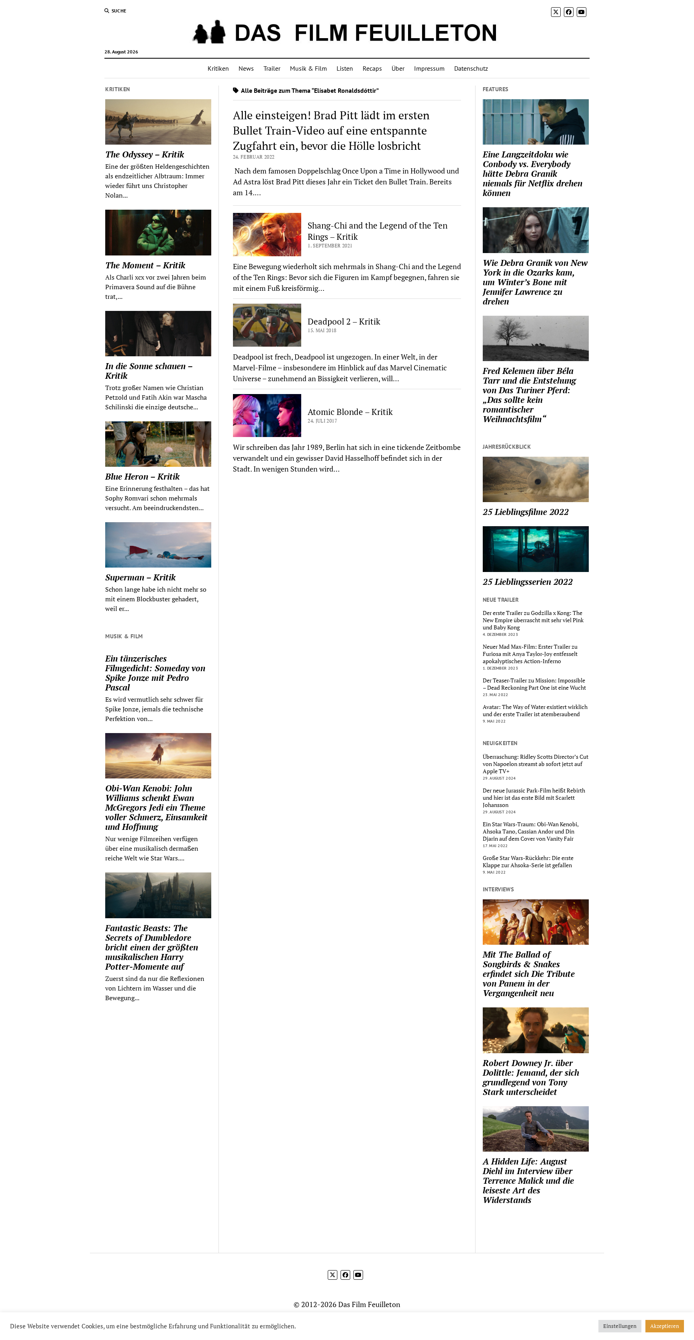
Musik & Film (308, 68)
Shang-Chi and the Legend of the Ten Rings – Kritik (377, 231)
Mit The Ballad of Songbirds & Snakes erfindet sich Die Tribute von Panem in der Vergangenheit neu (529, 974)
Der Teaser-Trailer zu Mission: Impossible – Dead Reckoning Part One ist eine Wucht (534, 684)
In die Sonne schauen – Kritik (148, 370)
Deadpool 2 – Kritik (344, 321)
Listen (345, 68)
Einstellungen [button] (620, 1326)
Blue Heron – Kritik (142, 476)
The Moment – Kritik (145, 265)
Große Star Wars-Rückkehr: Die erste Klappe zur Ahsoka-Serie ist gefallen (528, 861)
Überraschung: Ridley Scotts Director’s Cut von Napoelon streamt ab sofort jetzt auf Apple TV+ (535, 764)
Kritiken (218, 68)
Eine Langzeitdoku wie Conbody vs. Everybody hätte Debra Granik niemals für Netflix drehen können (532, 173)
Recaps (372, 68)
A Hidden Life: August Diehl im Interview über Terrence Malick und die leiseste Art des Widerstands (528, 1180)
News (246, 68)
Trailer (271, 68)
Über (398, 68)
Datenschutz (471, 68)
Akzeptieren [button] (664, 1326)
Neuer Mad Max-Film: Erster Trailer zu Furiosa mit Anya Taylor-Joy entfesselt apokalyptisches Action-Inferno (530, 654)
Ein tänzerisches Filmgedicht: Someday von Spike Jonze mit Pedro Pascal (155, 673)
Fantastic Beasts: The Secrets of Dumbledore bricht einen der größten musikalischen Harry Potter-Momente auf (151, 947)
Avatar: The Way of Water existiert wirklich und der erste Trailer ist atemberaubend (535, 710)
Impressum (429, 68)
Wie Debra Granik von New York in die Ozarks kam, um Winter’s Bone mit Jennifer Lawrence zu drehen (535, 282)
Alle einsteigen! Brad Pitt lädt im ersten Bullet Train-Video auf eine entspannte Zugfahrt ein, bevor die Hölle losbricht (331, 130)
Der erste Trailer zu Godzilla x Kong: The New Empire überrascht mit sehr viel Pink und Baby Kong (533, 620)
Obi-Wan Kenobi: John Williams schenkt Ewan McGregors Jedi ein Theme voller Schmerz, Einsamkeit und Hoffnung (156, 807)
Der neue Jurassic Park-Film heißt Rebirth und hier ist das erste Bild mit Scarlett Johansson (534, 798)
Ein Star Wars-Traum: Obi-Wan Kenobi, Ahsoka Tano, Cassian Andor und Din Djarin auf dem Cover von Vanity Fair (530, 831)
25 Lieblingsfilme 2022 (526, 512)
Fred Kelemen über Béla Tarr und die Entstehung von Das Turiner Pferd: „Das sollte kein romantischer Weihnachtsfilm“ (529, 395)
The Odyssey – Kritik (144, 154)
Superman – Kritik (140, 577)
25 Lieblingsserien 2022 (528, 581)
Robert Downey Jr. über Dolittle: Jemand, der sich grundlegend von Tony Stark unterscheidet (531, 1077)
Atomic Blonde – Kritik (350, 411)
